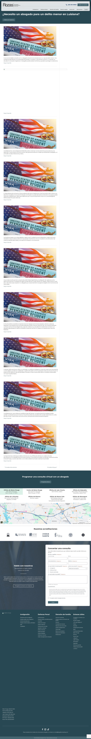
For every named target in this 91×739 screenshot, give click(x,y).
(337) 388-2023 (11, 714)
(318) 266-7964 (11, 717)
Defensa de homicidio (42, 626)
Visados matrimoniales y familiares (27, 622)
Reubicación (58, 634)
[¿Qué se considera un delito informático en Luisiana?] (30, 352)
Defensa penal (41, 617)
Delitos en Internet (42, 635)
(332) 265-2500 (11, 719)
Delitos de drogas (42, 622)
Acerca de (71, 9)
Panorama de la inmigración (26, 617)
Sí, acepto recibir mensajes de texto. (57, 598)
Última (69, 556)
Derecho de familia (54, 9)
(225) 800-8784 (60, 592)
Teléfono (72, 561)
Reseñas (75, 625)
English (86, 9)
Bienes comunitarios (60, 631)
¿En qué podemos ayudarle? (56, 574)
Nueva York (75, 636)
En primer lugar (51, 556)
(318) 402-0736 (9, 710)
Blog (74, 629)
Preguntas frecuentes (78, 627)
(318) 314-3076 (10, 716)
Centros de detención (25, 621)
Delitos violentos (41, 624)
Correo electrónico (54, 561)
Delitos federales (41, 633)
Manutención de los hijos (61, 625)
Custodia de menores (60, 624)
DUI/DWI (40, 621)
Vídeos (74, 624)
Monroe (75, 634)
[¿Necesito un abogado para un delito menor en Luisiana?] (30, 40)
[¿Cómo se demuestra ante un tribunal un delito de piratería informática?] (30, 220)
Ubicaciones (79, 9)
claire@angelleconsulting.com (61, 732)
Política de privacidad (77, 646)
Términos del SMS (77, 645)
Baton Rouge (76, 632)
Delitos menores (41, 629)
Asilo (21, 624)
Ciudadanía (22, 626)
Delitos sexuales (41, 631)
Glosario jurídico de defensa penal (45, 619)
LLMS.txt (75, 648)
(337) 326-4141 (10, 712)
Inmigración (35, 9)
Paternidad (58, 629)
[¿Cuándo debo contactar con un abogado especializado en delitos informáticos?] (30, 133)
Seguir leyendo (7, 63)
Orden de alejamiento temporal (44, 636)
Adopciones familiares (60, 632)
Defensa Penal (44, 9)
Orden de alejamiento (60, 627)
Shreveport (75, 641)
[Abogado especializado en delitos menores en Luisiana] (35, 89)
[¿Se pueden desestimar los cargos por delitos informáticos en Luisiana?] (30, 176)
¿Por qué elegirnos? (77, 622)
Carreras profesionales (78, 631)
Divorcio (57, 622)
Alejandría (75, 643)
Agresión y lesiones (42, 628)
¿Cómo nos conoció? (75, 566)
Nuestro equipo (64, 9)
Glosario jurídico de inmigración (26, 619)
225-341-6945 (72, 4)
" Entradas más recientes (11, 467)
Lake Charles (76, 639)
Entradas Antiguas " (52, 467)
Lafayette (75, 638)
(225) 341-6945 (12, 709)
